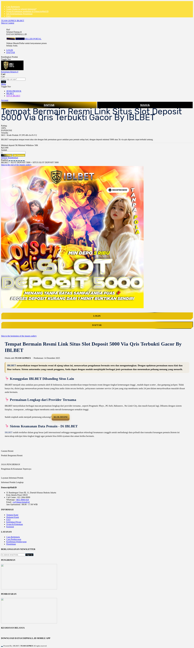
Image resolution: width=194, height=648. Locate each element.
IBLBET (11, 365)
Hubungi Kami (12, 517)
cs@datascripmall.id (21, 502)
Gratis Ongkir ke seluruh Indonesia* (21, 9)
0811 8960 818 (22, 500)
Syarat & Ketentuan (14, 524)
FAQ (8, 16)
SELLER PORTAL (33, 39)
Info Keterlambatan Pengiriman (19, 14)
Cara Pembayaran (13, 539)
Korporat (10, 527)
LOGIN (9, 50)
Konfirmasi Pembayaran (16, 542)
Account (4, 100)
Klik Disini (60, 417)
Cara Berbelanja (13, 7)
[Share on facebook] (12, 160)
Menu (3, 84)
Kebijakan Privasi (13, 522)
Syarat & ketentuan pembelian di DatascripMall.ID (27, 11)
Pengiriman (11, 544)
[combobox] (13, 79)
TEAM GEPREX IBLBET (12, 20)
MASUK (11, 39)
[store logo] (12, 69)
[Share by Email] (21, 160)
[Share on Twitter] (14, 160)
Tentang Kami (12, 515)
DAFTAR (20, 39)
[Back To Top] (2, 646)
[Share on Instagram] (19, 160)
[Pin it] (17, 160)
